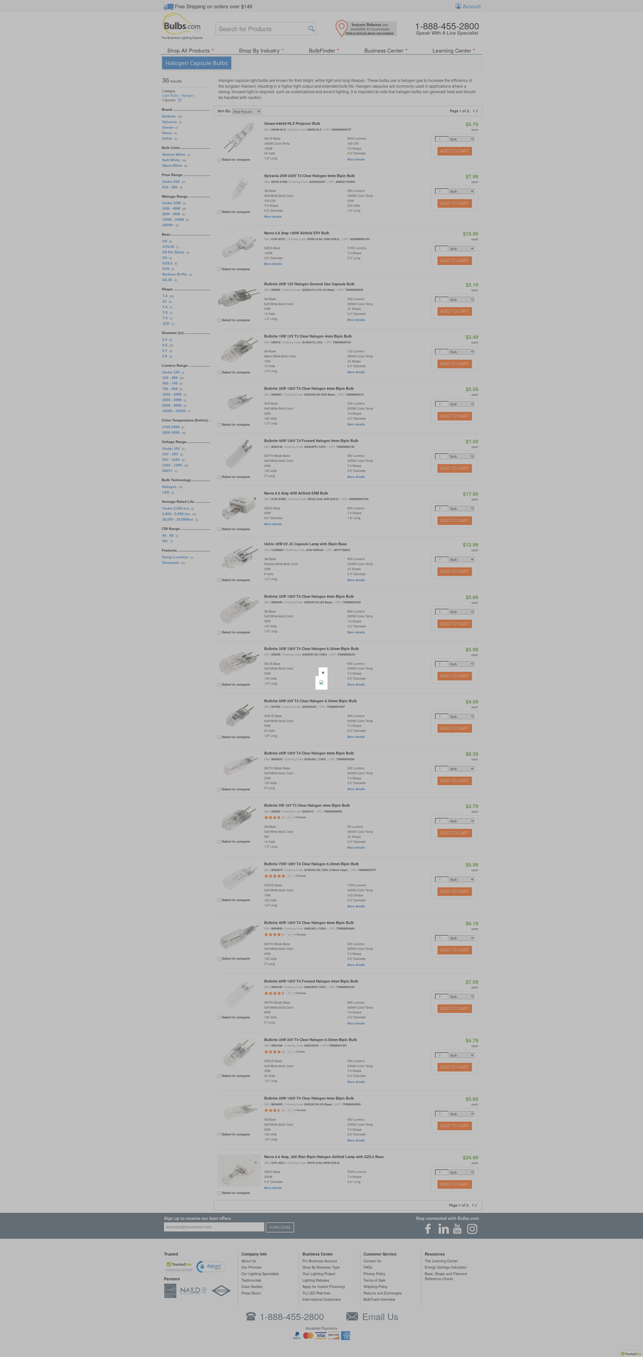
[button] (323, 671)
